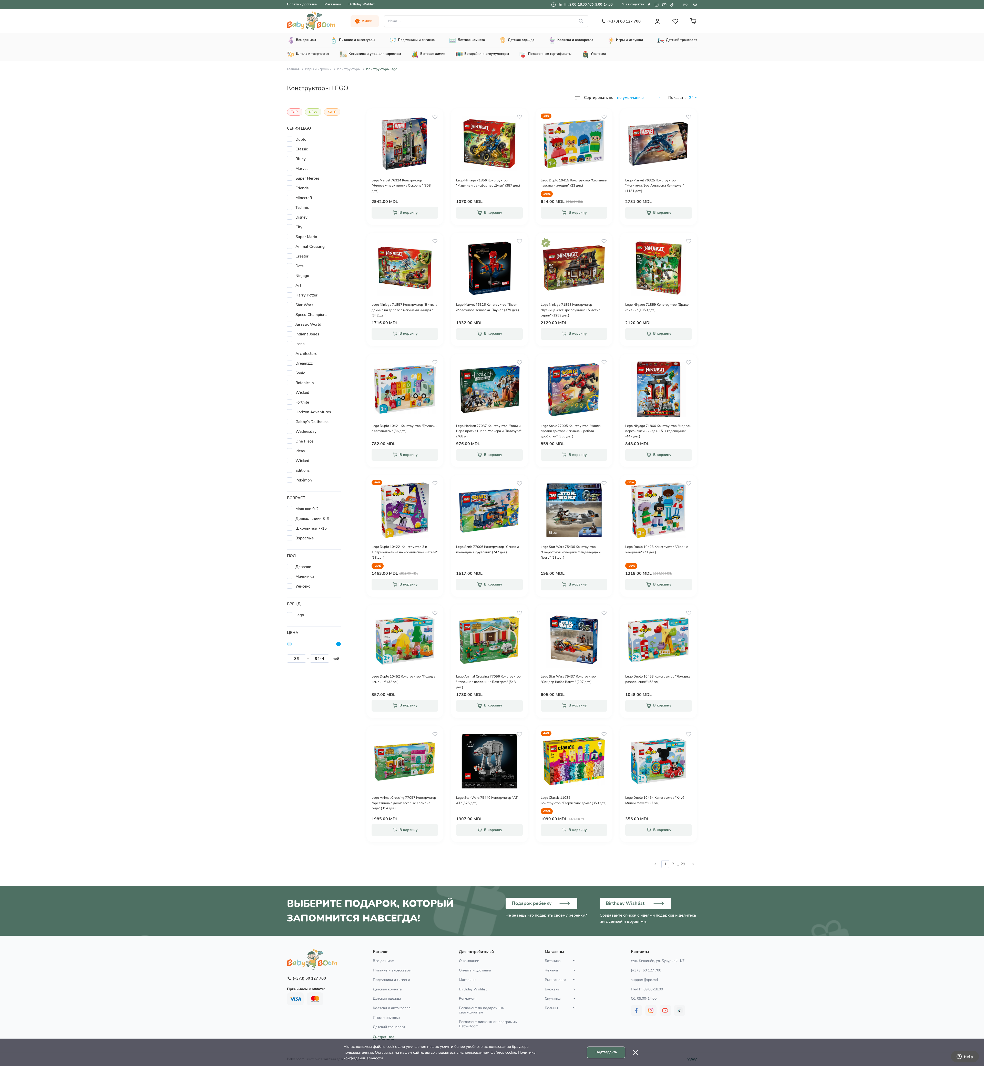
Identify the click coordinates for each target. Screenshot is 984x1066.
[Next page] (693, 864)
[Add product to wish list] (435, 117)
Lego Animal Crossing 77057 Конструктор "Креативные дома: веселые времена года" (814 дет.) (404, 803)
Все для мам (383, 960)
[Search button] (581, 21)
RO (685, 5)
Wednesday (305, 431)
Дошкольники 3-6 (312, 518)
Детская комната (387, 989)
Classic (301, 149)
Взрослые (304, 538)
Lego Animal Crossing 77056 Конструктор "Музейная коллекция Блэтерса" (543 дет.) (488, 682)
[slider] (289, 644)
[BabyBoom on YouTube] (664, 4)
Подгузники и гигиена (391, 979)
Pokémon (303, 480)
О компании (469, 960)
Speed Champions (311, 314)
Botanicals (304, 383)
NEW (313, 112)
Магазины (332, 4)
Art (298, 285)
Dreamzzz (304, 363)
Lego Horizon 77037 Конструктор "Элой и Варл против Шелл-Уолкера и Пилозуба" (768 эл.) (488, 431)
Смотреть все (383, 1037)
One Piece (304, 441)
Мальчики (304, 576)
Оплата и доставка (302, 4)
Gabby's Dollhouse (312, 421)
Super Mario (306, 236)
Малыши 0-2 (307, 509)
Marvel (301, 168)
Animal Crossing (310, 246)
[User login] (657, 21)
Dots (299, 266)
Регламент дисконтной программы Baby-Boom (488, 1024)
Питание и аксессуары (392, 970)
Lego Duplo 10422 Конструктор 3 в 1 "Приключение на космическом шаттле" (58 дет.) (404, 552)
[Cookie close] (635, 1052)
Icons (299, 344)
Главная (293, 69)
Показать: (677, 97)
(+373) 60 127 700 (646, 970)
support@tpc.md (644, 979)
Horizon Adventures (313, 412)
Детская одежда (387, 998)
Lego (299, 615)
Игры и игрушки (318, 69)
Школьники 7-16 (311, 528)
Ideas (300, 451)
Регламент (468, 998)
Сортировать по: (599, 97)
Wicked (302, 392)
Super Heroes (307, 178)
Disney (301, 217)
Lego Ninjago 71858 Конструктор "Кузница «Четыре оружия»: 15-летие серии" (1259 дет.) (570, 310)
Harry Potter (306, 295)
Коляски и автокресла (392, 1008)
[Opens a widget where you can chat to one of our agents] (965, 1057)
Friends (302, 188)
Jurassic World (308, 324)
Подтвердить (606, 1052)
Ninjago (302, 275)
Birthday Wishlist (361, 4)
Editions (302, 470)
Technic (302, 207)
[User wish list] (675, 21)
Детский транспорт (389, 1026)
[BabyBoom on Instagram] (656, 4)
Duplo (300, 139)
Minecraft (303, 198)
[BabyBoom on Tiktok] (672, 4)
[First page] (655, 864)
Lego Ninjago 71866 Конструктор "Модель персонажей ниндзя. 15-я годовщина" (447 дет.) (658, 431)
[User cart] (693, 21)
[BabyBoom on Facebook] (649, 4)
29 (683, 864)
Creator (302, 256)
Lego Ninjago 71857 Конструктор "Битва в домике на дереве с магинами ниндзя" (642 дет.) (404, 310)
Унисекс (302, 586)
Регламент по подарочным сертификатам (481, 1010)
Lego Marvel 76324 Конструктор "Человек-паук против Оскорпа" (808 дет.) (401, 185)
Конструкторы (349, 69)
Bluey (300, 159)
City (298, 227)
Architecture (306, 353)
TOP (294, 112)
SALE (332, 112)
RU (695, 5)
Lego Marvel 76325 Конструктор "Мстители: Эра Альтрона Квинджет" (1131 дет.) (654, 185)
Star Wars (304, 305)
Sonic (300, 373)
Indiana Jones (307, 334)
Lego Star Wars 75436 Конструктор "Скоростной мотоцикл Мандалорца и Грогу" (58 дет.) (571, 552)
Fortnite (302, 402)
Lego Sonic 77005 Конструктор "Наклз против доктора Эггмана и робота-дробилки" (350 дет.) (571, 431)
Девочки (303, 567)
